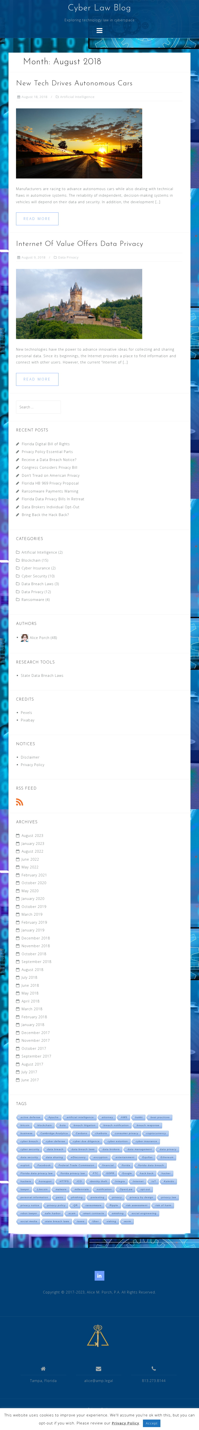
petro (59, 1197)
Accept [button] (152, 1423)
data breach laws (83, 1149)
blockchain (45, 1125)
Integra (120, 1181)
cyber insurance (146, 1141)
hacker (166, 1173)
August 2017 (32, 1064)
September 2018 (36, 961)
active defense (31, 1117)
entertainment (125, 1157)
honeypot (45, 1181)
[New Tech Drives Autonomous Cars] (79, 143)
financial (108, 1165)
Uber (95, 1221)
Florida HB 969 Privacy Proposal (50, 483)
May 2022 (30, 867)
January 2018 (33, 1024)
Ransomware (33, 599)
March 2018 (32, 1009)
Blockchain (31, 560)
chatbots (101, 1133)
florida (126, 1165)
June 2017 (30, 1080)
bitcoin (25, 1125)
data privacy (168, 1149)
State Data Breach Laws (42, 675)
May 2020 (30, 891)
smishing (118, 1213)
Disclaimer (30, 757)
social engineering (144, 1213)
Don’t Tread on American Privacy (51, 475)
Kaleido (169, 1181)
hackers (26, 1181)
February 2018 (34, 1017)
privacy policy (56, 1205)
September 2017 (36, 1056)
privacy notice (30, 1205)
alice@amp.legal (98, 1380)
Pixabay (27, 720)
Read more (37, 218)
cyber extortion (118, 1141)
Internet (138, 1181)
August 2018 (32, 969)
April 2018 (31, 1001)
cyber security (30, 1149)
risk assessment (137, 1205)
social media (29, 1221)
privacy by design (141, 1197)
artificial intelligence (80, 1117)
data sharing (54, 1157)
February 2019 (34, 922)
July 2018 (29, 977)
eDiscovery (78, 1157)
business (27, 1133)
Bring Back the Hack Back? (45, 514)
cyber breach (29, 1141)
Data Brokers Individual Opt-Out (51, 507)
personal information (34, 1197)
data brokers (111, 1149)
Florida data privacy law (37, 1173)
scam (72, 1213)
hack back (147, 1173)
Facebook (44, 1165)
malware (61, 1189)
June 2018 (30, 985)
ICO (79, 1181)
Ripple (114, 1205)
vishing (111, 1221)
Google (127, 1173)
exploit (25, 1165)
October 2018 (34, 954)
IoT (154, 1181)
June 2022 (30, 859)
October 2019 (34, 906)
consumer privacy (126, 1133)
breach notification (116, 1125)
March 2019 (32, 914)
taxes (80, 1221)
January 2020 (33, 898)
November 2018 (36, 946)
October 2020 (34, 883)
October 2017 (34, 1048)
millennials (82, 1189)
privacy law (168, 1197)
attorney (107, 1117)
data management (140, 1149)
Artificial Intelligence (77, 97)
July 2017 (29, 1072)
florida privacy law (73, 1173)
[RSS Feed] (19, 802)
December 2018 (36, 938)
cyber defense (55, 1141)
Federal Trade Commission (76, 1165)
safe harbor (53, 1213)
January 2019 (33, 930)
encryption (101, 1157)
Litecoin (42, 1189)
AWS (124, 1117)
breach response (148, 1125)
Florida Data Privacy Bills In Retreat (53, 499)
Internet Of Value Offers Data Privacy (79, 244)
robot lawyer (29, 1213)
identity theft (98, 1181)
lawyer (25, 1189)
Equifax (147, 1157)
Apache (54, 1117)
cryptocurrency (156, 1133)
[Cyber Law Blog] (98, 1335)
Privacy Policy (32, 764)
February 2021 (34, 875)
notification (104, 1189)
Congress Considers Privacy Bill (49, 467)
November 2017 (36, 1040)
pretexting (97, 1197)
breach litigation (85, 1125)
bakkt (139, 1117)
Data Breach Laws (38, 584)
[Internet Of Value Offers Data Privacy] (79, 303)
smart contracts (93, 1213)
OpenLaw (126, 1189)
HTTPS (64, 1181)
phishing (77, 1197)
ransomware (94, 1205)
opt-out (145, 1189)
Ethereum (167, 1157)
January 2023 (33, 843)
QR (76, 1205)
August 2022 (32, 851)
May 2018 (30, 993)
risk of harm (163, 1205)
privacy (117, 1197)
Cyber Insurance (36, 568)
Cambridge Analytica (54, 1133)
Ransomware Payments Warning (50, 491)
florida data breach (151, 1165)
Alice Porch (40, 637)
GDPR (110, 1173)
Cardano (81, 1133)
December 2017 (36, 1032)
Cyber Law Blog (99, 8)
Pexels (26, 712)
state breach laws (57, 1221)
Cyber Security (34, 576)
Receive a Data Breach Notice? (49, 459)
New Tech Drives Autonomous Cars (74, 83)
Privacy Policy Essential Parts (47, 451)
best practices (160, 1117)
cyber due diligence (86, 1141)
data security (29, 1157)
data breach (55, 1149)
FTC (95, 1173)
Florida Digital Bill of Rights (46, 444)
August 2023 (32, 835)
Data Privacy (68, 257)
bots (63, 1125)
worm (127, 1221)
